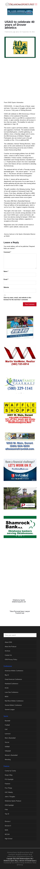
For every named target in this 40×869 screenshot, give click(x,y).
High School (8, 838)
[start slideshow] (16, 336)
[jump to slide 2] (21, 336)
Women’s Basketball (11, 755)
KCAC (7, 688)
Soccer (7, 742)
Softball (7, 746)
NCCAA (7, 834)
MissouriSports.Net (25, 854)
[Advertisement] (20, 81)
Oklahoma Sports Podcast (13, 801)
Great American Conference (13, 679)
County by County (10, 771)
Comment (7, 252)
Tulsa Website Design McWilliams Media (23, 863)
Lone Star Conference (11, 692)
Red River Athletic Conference (14, 701)
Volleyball (8, 751)
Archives (7, 651)
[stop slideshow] (23, 336)
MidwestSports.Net (13, 856)
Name (6, 271)
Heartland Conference (11, 683)
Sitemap (20, 865)
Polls (6, 809)
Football (7, 725)
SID (16, 32)
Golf (6, 729)
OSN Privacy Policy (11, 659)
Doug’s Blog (8, 775)
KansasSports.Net (26, 852)
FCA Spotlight (9, 779)
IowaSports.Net (13, 854)
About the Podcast (10, 646)
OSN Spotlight (9, 805)
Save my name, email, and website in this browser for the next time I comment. (17, 298)
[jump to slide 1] (19, 336)
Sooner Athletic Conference (13, 705)
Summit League (10, 709)
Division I (8, 821)
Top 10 (7, 814)
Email (6, 279)
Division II (8, 826)
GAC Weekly (9, 792)
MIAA (6, 696)
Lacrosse (7, 733)
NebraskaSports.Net (26, 856)
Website (6, 287)
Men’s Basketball (10, 738)
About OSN (8, 642)
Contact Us (8, 655)
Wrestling (8, 759)
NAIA (6, 830)
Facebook (7, 863)
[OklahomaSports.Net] (20, 4)
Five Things (8, 788)
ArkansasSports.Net (13, 852)
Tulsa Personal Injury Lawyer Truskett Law (20, 612)
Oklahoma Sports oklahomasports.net (19, 601)
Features (7, 783)
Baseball (7, 721)
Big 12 (7, 675)
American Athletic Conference (14, 671)
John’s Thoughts (10, 796)
